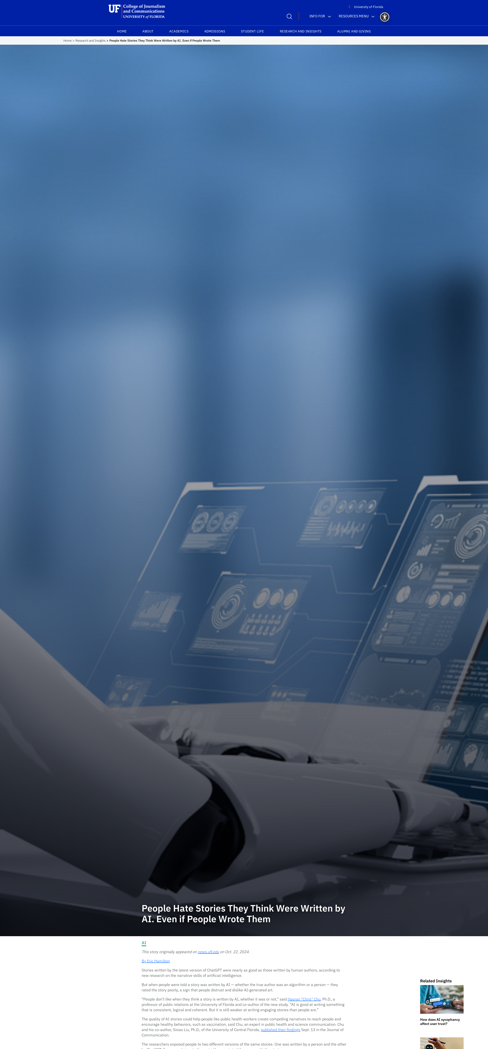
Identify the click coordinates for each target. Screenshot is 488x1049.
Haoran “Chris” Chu (304, 999)
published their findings (280, 1029)
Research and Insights (301, 31)
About (148, 31)
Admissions (214, 31)
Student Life (252, 31)
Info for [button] (317, 16)
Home (122, 31)
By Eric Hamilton (156, 960)
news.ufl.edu (208, 951)
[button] (385, 17)
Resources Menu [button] (354, 16)
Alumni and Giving (354, 31)
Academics (179, 31)
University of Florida (368, 7)
